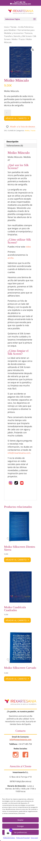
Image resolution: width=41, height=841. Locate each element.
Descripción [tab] (12, 141)
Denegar (20, 826)
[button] (33, 50)
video (28, 246)
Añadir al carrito (16, 118)
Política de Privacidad (23, 838)
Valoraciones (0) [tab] (14, 145)
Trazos (22, 39)
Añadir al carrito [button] (16, 559)
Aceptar (20, 820)
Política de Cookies (9, 838)
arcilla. (11, 258)
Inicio (6, 27)
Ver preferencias (20, 832)
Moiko (14, 39)
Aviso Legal (34, 838)
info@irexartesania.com (20, 739)
